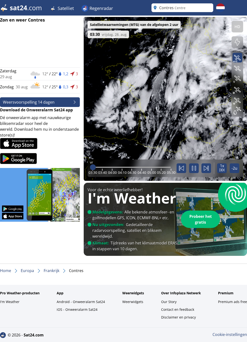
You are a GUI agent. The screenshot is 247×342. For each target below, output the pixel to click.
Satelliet (65, 8)
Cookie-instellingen (230, 334)
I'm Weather (10, 301)
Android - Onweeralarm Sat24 (81, 301)
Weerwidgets (132, 301)
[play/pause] (194, 168)
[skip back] (181, 168)
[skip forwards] (206, 168)
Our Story (169, 301)
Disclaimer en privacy (178, 317)
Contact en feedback (177, 309)
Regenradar (100, 8)
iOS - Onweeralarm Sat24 (77, 309)
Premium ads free (232, 301)
